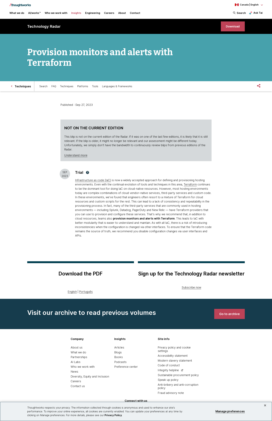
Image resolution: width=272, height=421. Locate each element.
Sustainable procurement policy (178, 375)
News (74, 371)
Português (86, 291)
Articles (119, 347)
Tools (95, 86)
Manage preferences (230, 411)
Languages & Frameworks (117, 86)
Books (118, 357)
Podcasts (120, 362)
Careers (76, 381)
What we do (78, 352)
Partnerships (79, 357)
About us (76, 347)
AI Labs (75, 362)
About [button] (122, 13)
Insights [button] (76, 13)
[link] (233, 26)
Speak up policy (168, 379)
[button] (87, 172)
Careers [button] (109, 13)
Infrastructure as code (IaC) (93, 180)
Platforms (82, 86)
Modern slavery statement (175, 360)
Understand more (75, 155)
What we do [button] (16, 13)
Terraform (190, 184)
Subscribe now (191, 287)
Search (241, 13)
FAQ (53, 86)
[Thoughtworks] (20, 3)
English (72, 291)
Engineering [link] (92, 13)
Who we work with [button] (56, 13)
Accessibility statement (173, 355)
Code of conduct (169, 365)
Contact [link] (135, 13)
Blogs (118, 352)
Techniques (66, 86)
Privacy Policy (113, 415)
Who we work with (83, 366)
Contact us (78, 386)
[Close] (265, 405)
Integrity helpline (168, 370)
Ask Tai (258, 12)
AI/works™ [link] (34, 13)
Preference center (126, 366)
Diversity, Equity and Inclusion (90, 376)
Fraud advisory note (171, 393)
